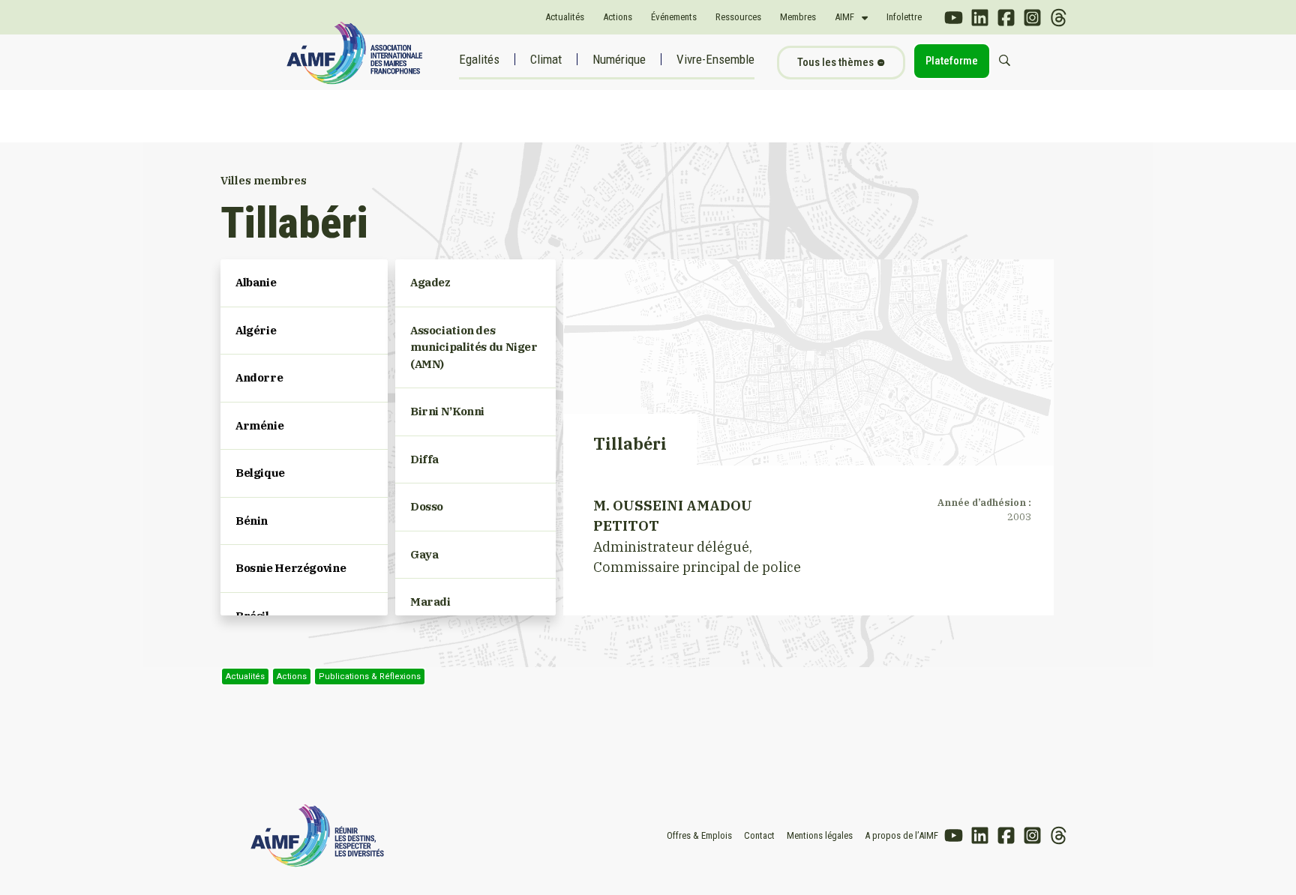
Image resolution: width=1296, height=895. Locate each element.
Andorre (259, 377)
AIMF (844, 16)
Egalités (479, 59)
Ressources (738, 16)
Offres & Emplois (699, 835)
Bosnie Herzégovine (291, 568)
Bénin (252, 520)
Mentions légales (820, 835)
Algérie (256, 330)
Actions (617, 16)
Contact (759, 835)
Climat (546, 59)
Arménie (260, 425)
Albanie (256, 282)
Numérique (619, 59)
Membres (798, 16)
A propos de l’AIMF (901, 835)
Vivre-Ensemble (715, 59)
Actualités (564, 16)
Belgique (260, 472)
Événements (674, 16)
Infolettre (904, 16)
